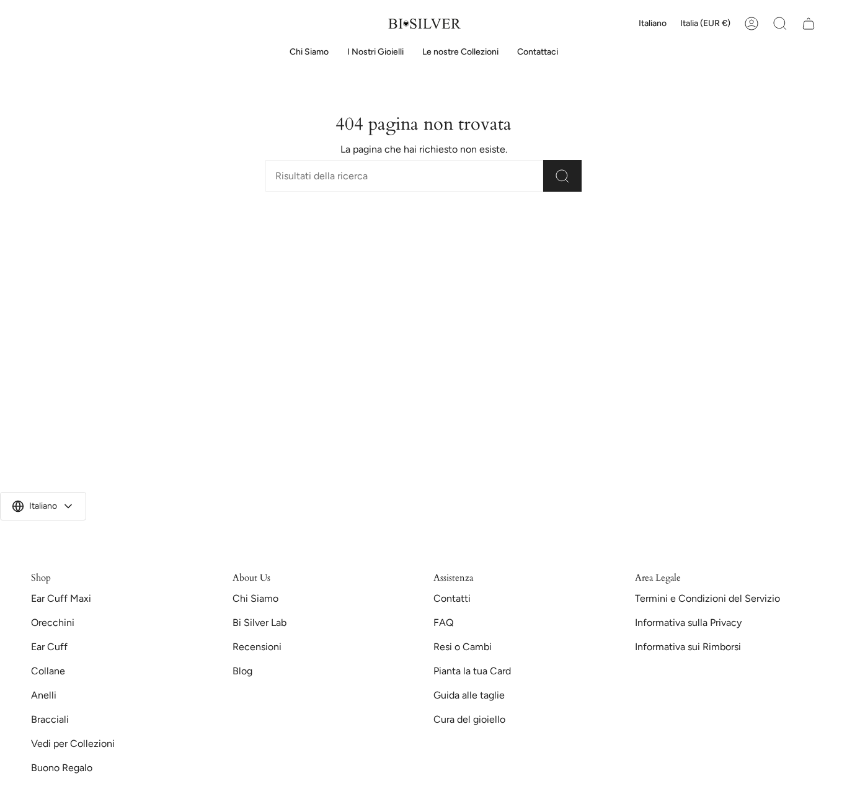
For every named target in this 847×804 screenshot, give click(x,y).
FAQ (443, 622)
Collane (48, 671)
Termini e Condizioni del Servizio (707, 598)
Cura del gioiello (469, 719)
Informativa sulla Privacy (688, 622)
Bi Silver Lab (259, 622)
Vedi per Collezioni (73, 743)
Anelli (43, 695)
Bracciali (50, 719)
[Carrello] (808, 23)
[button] (375, 52)
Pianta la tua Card (472, 671)
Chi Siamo (255, 598)
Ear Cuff (49, 647)
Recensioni (257, 647)
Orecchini (52, 622)
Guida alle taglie (469, 695)
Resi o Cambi (462, 647)
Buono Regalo (61, 768)
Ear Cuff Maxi (61, 598)
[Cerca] (562, 176)
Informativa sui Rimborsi (688, 647)
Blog (242, 671)
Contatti (452, 598)
